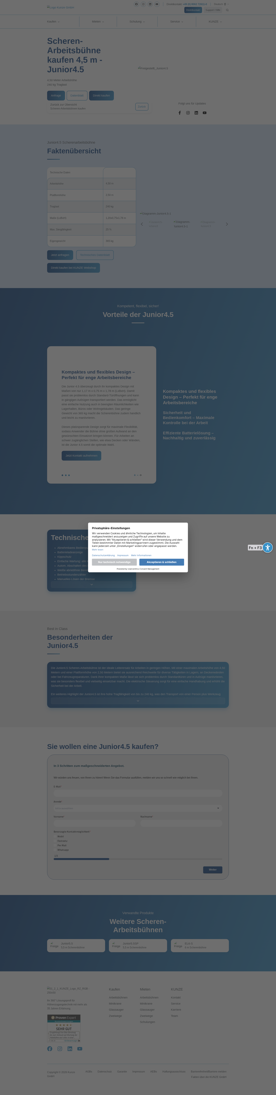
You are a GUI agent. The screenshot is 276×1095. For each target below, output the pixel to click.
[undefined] (267, 547)
